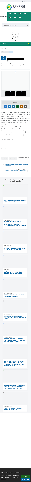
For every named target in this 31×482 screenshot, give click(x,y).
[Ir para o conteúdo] (24, 17)
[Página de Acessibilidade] (20, 17)
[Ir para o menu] (27, 17)
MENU (4, 43)
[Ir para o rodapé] (12, 20)
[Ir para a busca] (8, 20)
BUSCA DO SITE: (6, 22)
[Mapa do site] (14, 17)
